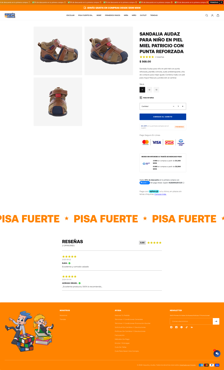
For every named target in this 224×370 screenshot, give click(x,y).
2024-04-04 (66, 279)
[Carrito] (218, 15)
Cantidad (145, 106)
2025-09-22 (66, 259)
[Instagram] (171, 327)
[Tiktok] (186, 327)
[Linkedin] (191, 327)
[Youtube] (181, 327)
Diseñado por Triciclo (188, 365)
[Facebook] (176, 327)
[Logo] (10, 15)
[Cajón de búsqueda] (207, 15)
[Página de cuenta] (212, 15)
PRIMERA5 (179, 127)
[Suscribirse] (216, 321)
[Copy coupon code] (221, 2)
